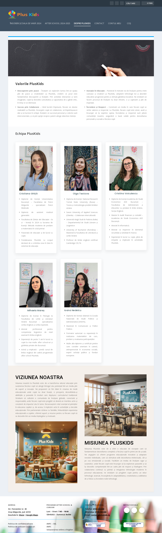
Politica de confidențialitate (20, 524)
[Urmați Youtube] (142, 510)
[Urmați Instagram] (134, 510)
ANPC (49, 526)
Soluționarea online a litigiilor (60, 529)
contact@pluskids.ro (100, 515)
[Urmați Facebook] (126, 510)
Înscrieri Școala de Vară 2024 (25, 23)
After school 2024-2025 (57, 23)
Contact (99, 23)
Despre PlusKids (82, 23)
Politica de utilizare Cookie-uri (21, 526)
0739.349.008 (98, 509)
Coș (129, 23)
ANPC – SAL (51, 524)
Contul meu (114, 23)
